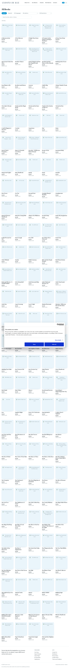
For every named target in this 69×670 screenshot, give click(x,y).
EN (63, 2)
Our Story (36, 652)
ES (66, 2)
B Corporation (37, 657)
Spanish (10, 13)
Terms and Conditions (57, 659)
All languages (17, 13)
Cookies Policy (55, 657)
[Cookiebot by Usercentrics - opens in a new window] (58, 325)
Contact (55, 2)
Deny (34, 344)
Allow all (54, 344)
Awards (41, 2)
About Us (27, 2)
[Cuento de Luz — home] (11, 2)
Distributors (48, 2)
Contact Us (54, 652)
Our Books (34, 2)
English (4, 13)
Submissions (37, 659)
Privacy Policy (55, 655)
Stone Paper (37, 655)
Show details (58, 340)
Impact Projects (37, 654)
